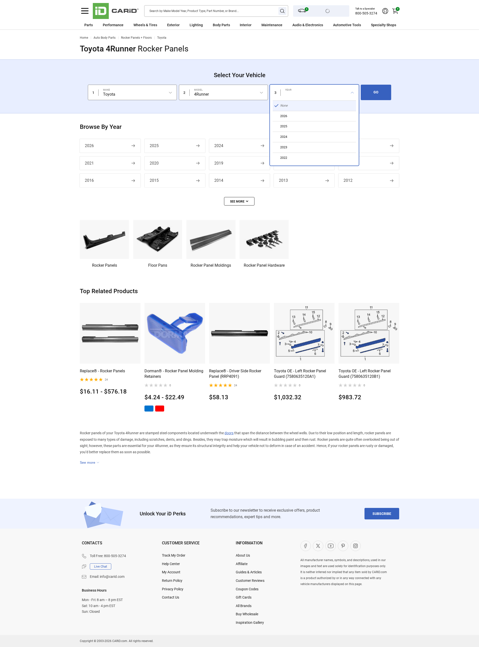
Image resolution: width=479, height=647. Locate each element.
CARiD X (318, 546)
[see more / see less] (239, 201)
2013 (283, 180)
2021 (89, 163)
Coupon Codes (247, 589)
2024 (218, 145)
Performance (113, 25)
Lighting (196, 25)
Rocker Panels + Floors (136, 37)
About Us (243, 555)
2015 (154, 180)
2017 (348, 163)
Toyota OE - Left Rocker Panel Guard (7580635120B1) (365, 374)
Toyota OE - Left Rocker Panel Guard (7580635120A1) (300, 374)
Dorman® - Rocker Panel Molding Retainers (173, 374)
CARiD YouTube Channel (330, 546)
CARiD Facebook (305, 546)
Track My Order (173, 555)
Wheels (139, 25)
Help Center (171, 564)
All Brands (243, 606)
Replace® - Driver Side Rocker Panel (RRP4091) (235, 374)
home (84, 37)
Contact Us (170, 597)
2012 (348, 180)
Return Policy (172, 581)
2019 (218, 163)
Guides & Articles (249, 572)
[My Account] (385, 11)
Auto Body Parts (105, 37)
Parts (88, 25)
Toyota (161, 37)
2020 (154, 163)
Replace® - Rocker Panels (102, 371)
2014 (218, 180)
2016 (89, 180)
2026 (89, 145)
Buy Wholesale (247, 614)
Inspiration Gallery (250, 623)
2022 (348, 145)
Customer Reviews (250, 581)
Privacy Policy (172, 589)
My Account (171, 572)
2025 (154, 145)
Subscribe (381, 514)
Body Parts (221, 25)
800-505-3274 (366, 13)
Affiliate (241, 564)
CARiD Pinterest (343, 546)
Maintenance (271, 25)
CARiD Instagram (355, 546)
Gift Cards (243, 597)
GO (375, 92)
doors (229, 433)
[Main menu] (85, 11)
